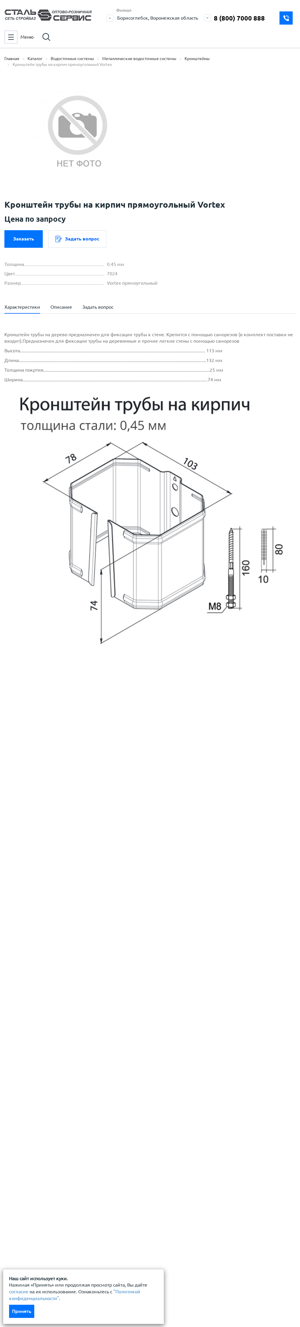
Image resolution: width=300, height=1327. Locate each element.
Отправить (165, 859)
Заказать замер (286, 18)
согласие (18, 1291)
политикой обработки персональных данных (67, 751)
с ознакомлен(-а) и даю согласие (88, 768)
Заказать (23, 238)
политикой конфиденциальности (55, 768)
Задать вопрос (82, 238)
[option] (77, 133)
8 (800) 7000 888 (239, 18)
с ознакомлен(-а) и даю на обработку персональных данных (91, 755)
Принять (21, 1311)
